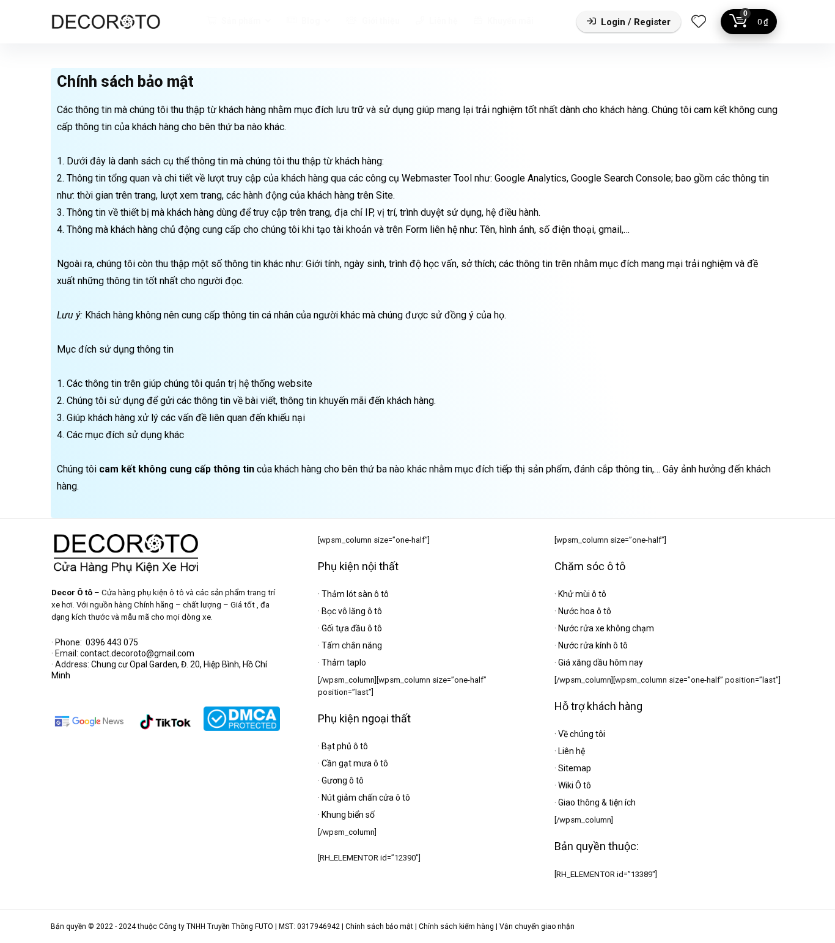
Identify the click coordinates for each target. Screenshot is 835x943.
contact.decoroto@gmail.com (137, 653)
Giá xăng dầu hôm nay (600, 662)
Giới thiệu (380, 21)
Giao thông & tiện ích (597, 802)
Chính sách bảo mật (379, 926)
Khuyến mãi (509, 21)
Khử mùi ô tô (582, 594)
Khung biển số (348, 815)
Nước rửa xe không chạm (606, 628)
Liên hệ (442, 21)
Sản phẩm (240, 21)
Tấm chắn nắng (352, 645)
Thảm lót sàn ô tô (355, 594)
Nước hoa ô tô (584, 611)
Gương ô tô (343, 780)
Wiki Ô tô (574, 785)
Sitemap (574, 768)
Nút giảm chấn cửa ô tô (366, 797)
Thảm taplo (344, 662)
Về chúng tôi (581, 734)
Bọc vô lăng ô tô (352, 611)
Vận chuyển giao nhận (537, 926)
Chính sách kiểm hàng (456, 926)
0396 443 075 (112, 642)
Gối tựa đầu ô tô (352, 628)
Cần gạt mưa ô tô (355, 763)
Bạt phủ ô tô (345, 746)
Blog (310, 21)
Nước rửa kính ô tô (593, 645)
